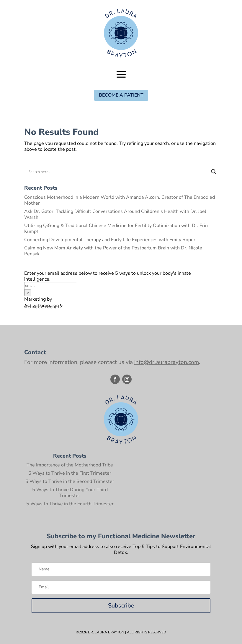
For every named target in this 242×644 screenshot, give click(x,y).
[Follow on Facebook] (115, 379)
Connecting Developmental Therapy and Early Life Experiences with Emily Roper (109, 239)
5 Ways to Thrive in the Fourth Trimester (70, 504)
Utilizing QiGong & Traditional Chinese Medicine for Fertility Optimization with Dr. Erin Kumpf (116, 228)
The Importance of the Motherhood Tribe (70, 465)
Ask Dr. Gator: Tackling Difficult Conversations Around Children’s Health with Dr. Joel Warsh (115, 214)
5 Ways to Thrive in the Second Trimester (69, 481)
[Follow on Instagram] (127, 379)
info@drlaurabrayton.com (166, 362)
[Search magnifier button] (214, 172)
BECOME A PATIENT (121, 95)
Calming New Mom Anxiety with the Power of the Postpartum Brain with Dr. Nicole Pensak (113, 251)
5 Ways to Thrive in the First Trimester (69, 473)
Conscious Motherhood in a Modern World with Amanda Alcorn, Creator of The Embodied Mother (119, 200)
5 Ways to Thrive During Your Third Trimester (70, 492)
